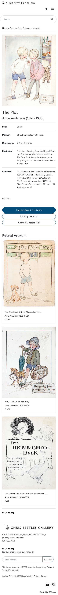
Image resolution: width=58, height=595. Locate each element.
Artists (12, 27)
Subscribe (48, 559)
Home (5, 27)
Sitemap (44, 576)
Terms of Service (8, 570)
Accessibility (27, 576)
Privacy (36, 576)
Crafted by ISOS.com (48, 592)
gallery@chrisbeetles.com (13, 537)
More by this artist (29, 216)
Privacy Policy (46, 567)
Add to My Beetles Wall (29, 222)
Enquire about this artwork (29, 210)
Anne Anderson (24, 27)
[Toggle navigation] (52, 8)
